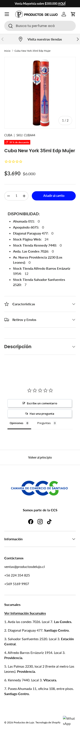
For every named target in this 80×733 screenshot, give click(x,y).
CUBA (8, 135)
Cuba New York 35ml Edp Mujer (33, 50)
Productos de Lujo (24, 722)
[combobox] (40, 26)
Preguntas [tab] (44, 423)
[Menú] (7, 14)
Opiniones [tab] (16, 423)
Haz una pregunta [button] (42, 413)
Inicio (7, 50)
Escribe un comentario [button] (42, 403)
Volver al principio (40, 457)
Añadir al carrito (53, 195)
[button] (73, 14)
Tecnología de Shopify (47, 722)
